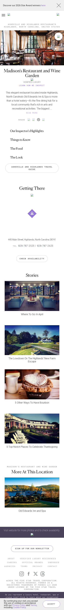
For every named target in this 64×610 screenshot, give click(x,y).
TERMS (24, 566)
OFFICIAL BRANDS (32, 562)
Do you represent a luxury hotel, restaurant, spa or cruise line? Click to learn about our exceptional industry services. (32, 597)
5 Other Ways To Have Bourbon (32, 402)
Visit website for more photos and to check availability (32, 530)
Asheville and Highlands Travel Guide (32, 168)
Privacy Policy (19, 605)
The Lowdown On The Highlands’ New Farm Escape (32, 360)
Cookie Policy (19, 607)
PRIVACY (38, 566)
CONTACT (52, 566)
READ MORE (32, 113)
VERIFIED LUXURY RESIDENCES (38, 558)
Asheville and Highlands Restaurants (32, 24)
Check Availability (32, 258)
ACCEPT (51, 604)
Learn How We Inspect (32, 86)
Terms (33, 605)
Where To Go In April (32, 314)
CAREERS (12, 562)
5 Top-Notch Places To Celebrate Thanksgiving (32, 446)
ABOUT (11, 558)
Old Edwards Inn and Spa (32, 510)
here (43, 5)
